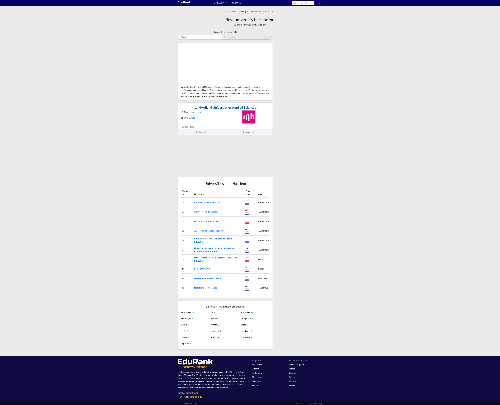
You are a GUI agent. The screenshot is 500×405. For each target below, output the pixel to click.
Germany (293, 373)
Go (268, 37)
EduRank (262, 24)
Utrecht (255, 368)
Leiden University (202, 268)
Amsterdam (257, 364)
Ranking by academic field (225, 32)
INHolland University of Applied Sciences (225, 107)
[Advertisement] (200, 65)
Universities (232, 11)
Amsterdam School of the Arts (209, 230)
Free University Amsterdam (207, 202)
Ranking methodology (190, 396)
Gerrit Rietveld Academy (206, 211)
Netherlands (256, 11)
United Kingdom (296, 364)
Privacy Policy (316, 403)
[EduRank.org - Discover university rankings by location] (184, 2)
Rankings (247, 132)
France (292, 368)
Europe (244, 11)
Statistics (200, 132)
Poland (292, 377)
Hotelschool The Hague (205, 287)
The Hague (257, 377)
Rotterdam (257, 373)
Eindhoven (256, 381)
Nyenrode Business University (209, 278)
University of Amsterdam (206, 221)
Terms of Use (301, 403)
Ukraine (292, 381)
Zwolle (255, 385)
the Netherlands (194, 112)
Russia (292, 385)
